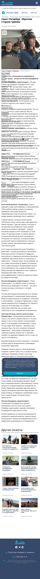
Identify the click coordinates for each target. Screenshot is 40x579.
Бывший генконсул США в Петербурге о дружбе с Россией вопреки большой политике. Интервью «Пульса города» (10, 510)
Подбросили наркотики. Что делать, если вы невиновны (29, 447)
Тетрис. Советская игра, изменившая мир (10, 489)
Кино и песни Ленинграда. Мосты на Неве (29, 510)
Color (3, 154)
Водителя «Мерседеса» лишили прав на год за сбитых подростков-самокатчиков (21, 8)
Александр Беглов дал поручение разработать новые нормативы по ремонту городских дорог (29, 468)
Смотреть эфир (12, 13)
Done (38, 192)
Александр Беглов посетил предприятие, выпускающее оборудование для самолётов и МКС (28, 489)
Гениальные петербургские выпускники (7, 468)
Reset (18, 192)
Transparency (19, 154)
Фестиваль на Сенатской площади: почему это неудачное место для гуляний (9, 447)
